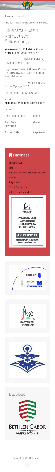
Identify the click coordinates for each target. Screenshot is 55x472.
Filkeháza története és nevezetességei (27, 172)
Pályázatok (14, 182)
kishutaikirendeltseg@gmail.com (25, 103)
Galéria (12, 177)
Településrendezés (18, 187)
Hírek (11, 168)
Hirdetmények (15, 163)
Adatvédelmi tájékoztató (20, 192)
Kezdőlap (9, 16)
